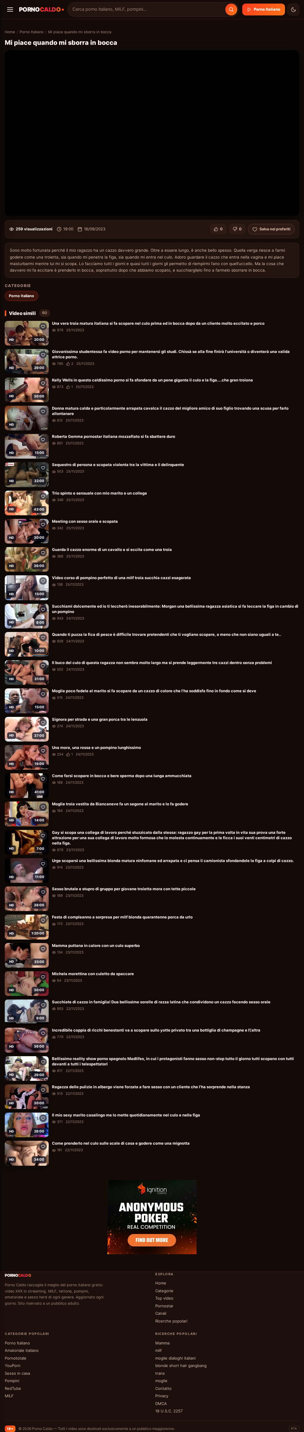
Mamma (162, 1343)
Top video (164, 1298)
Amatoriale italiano (22, 1350)
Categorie (164, 1290)
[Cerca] (231, 9)
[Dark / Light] (293, 9)
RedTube (13, 1388)
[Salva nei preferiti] (43, 326)
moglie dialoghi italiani (175, 1358)
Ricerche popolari (171, 1321)
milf (158, 1350)
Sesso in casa (17, 1373)
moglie (161, 1380)
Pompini (12, 1380)
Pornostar (164, 1305)
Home (10, 32)
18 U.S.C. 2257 (169, 1411)
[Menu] (10, 9)
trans (160, 1373)
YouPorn (12, 1365)
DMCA (161, 1403)
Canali (160, 1313)
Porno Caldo (42, 1428)
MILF (9, 1395)
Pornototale (15, 1358)
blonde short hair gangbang (181, 1365)
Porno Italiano (267, 9)
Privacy (161, 1395)
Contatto (163, 1388)
